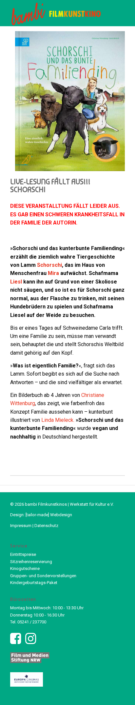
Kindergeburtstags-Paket (33, 582)
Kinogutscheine (25, 568)
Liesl (16, 282)
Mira (53, 273)
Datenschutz (46, 525)
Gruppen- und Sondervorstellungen (43, 575)
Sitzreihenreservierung (31, 561)
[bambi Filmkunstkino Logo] (56, 13)
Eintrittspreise (23, 554)
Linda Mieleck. (57, 420)
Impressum (20, 525)
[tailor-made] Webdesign (49, 514)
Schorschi (49, 265)
